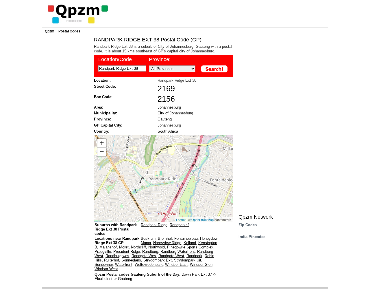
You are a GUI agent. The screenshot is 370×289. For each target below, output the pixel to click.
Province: (160, 59)
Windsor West (106, 269)
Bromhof (165, 238)
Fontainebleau (186, 238)
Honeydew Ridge (167, 243)
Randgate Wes (144, 256)
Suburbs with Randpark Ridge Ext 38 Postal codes (116, 229)
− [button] (102, 152)
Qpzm (49, 31)
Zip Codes (247, 225)
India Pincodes (251, 237)
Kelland (190, 243)
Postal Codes (69, 31)
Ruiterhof (111, 260)
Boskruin (148, 238)
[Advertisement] (66, 123)
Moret (124, 247)
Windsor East (176, 264)
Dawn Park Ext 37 (197, 274)
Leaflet (181, 219)
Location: (102, 80)
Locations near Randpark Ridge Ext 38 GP (117, 240)
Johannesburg (169, 107)
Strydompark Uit (187, 260)
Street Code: (105, 86)
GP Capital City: (108, 125)
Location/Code (115, 59)
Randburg (150, 251)
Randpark (194, 256)
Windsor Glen (201, 264)
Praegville (103, 251)
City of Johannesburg (175, 113)
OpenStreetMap (202, 219)
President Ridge (126, 251)
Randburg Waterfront (177, 251)
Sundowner (104, 264)
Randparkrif (179, 225)
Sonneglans (131, 260)
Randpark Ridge (154, 225)
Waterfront (123, 264)
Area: (98, 107)
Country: (101, 131)
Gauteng (165, 119)
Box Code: (103, 97)
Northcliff (138, 247)
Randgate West (171, 256)
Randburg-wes (117, 256)
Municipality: (105, 113)
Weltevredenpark (149, 264)
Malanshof (108, 247)
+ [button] (102, 143)
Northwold (156, 247)
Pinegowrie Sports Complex (190, 247)
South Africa (168, 131)
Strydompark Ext (157, 260)
